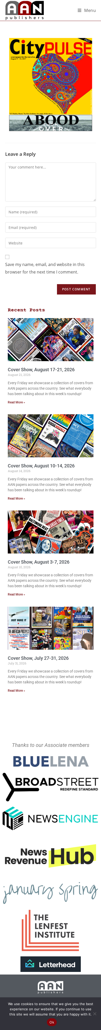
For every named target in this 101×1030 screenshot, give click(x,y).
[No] (94, 1013)
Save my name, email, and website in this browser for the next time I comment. (45, 268)
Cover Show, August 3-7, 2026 (38, 562)
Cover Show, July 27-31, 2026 (38, 658)
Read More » (16, 402)
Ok (51, 1022)
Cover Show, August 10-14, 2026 (41, 465)
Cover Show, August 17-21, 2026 (41, 369)
